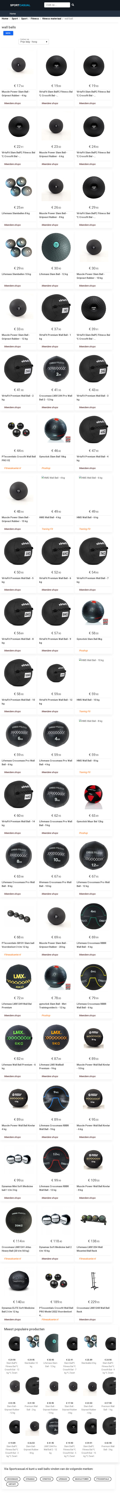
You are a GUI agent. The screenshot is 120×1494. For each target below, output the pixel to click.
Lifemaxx (63, 1479)
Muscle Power (82, 1479)
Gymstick (46, 1479)
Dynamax (30, 1479)
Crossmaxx (12, 1479)
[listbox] (34, 41)
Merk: (8, 33)
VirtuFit (12, 1484)
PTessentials (102, 1479)
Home (13, 13)
